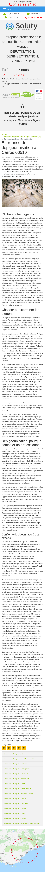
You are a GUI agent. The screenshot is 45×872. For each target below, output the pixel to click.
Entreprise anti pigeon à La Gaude (16, 804)
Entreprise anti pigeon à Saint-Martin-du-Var (19, 759)
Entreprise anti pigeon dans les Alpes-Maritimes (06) (22, 136)
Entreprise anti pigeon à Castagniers (17, 769)
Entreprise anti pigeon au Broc (14, 754)
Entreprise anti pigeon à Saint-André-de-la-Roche (21, 823)
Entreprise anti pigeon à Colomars (16, 774)
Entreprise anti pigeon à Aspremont (16, 779)
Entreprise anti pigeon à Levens (15, 799)
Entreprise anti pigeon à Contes (15, 819)
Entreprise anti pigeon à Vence (14, 814)
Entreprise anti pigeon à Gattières (16, 764)
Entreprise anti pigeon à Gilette (15, 784)
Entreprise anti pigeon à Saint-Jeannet (17, 789)
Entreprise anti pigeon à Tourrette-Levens (18, 794)
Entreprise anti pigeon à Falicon (15, 809)
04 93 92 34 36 (13, 75)
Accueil (4, 134)
